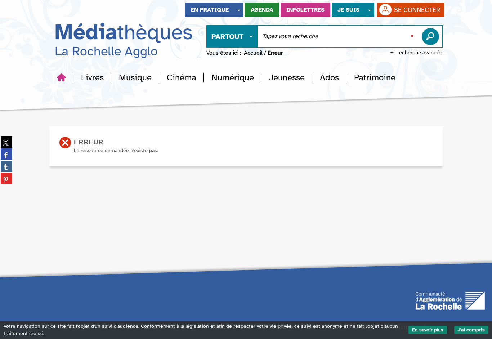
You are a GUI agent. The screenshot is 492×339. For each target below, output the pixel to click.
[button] (92, 77)
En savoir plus (427, 330)
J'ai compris (471, 330)
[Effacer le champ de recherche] (412, 36)
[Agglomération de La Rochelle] (450, 300)
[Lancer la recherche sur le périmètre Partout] (431, 36)
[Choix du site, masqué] (238, 10)
